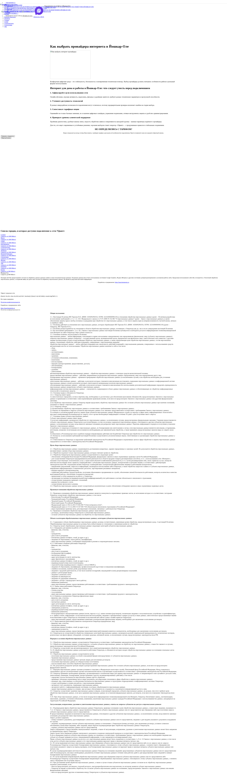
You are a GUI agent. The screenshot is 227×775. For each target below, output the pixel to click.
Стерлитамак (8, 25)
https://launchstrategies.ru (122, 282)
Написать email (17, 11)
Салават (6, 20)
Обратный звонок (6, 138)
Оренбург (7, 18)
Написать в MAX (39, 17)
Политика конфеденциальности (10, 302)
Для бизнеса (10, 2)
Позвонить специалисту (7, 136)
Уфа (5, 26)
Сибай (6, 22)
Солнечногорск (9, 23)
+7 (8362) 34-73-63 (50, 7)
